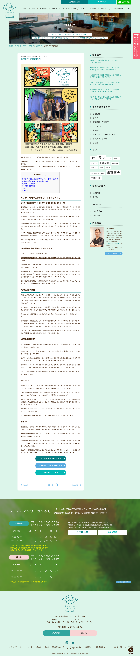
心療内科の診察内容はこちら (50, 465)
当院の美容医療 (28, 186)
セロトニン (94, 163)
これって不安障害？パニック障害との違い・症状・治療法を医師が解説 (105, 83)
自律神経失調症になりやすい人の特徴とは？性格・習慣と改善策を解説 (105, 90)
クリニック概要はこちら (113, 254)
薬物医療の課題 (28, 184)
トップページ (12, 647)
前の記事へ (26, 485)
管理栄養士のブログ (101, 122)
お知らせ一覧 (117, 647)
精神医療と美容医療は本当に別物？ (36, 181)
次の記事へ (75, 485)
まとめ (25, 190)
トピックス (97, 126)
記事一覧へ (51, 485)
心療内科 (43, 8)
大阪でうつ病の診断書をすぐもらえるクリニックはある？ (105, 61)
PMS (93, 158)
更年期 (108, 167)
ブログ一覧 (129, 647)
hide (44, 175)
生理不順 (96, 178)
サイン (109, 158)
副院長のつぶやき (100, 139)
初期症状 (104, 163)
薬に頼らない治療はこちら (50, 458)
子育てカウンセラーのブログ (104, 134)
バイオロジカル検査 (88, 8)
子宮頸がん (94, 167)
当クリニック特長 (28, 8)
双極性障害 (115, 163)
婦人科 (54, 8)
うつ (101, 157)
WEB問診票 (74, 2)
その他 (95, 143)
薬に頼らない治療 (69, 8)
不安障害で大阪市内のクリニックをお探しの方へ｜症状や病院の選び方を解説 (105, 69)
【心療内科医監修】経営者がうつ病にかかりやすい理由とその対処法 (105, 76)
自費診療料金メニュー (121, 8)
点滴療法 (104, 8)
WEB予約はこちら (51, 472)
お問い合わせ (70, 649)
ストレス (116, 158)
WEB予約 (102, 2)
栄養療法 (34, 56)
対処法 (101, 167)
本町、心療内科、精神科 (97, 173)
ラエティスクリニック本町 (114, 242)
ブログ (29, 56)
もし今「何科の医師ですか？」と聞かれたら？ (40, 179)
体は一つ (26, 188)
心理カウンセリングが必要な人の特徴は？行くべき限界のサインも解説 (105, 98)
